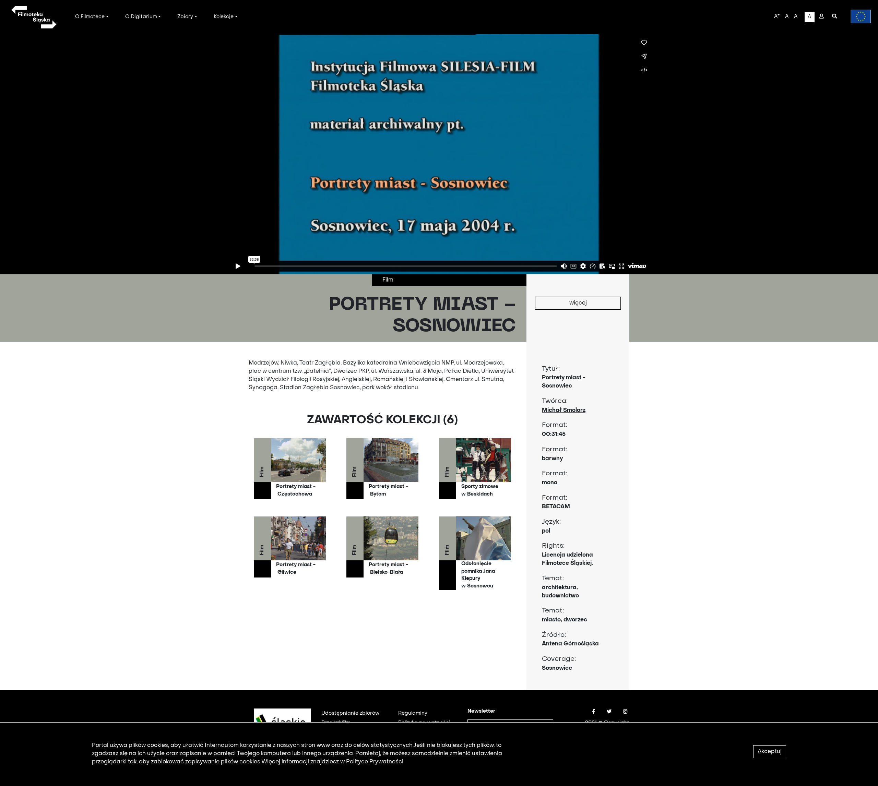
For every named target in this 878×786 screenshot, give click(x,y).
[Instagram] (625, 712)
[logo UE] (857, 16)
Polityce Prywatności (374, 762)
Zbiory (185, 16)
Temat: (553, 578)
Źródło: (554, 635)
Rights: (553, 546)
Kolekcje (224, 16)
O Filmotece (90, 16)
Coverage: (559, 659)
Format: (554, 425)
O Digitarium (141, 16)
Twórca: (555, 401)
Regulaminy (412, 713)
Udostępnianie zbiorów (350, 713)
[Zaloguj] (822, 16)
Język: (551, 522)
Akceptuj (770, 751)
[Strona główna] (33, 17)
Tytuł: (551, 369)
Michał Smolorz (563, 410)
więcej (578, 303)
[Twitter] (609, 712)
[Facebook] (593, 712)
